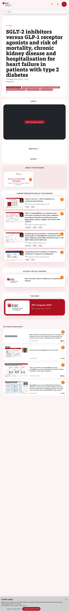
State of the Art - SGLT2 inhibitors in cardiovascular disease (39, 200)
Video (33, 207)
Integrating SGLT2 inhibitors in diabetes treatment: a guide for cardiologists (41, 253)
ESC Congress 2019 (41, 305)
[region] (34, 604)
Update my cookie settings (14, 608)
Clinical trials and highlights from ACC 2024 (43, 350)
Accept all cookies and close (32, 608)
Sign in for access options (34, 122)
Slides (27, 207)
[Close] (66, 599)
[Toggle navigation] (64, 4)
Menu (9, 12)
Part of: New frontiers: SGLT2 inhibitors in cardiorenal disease (40, 87)
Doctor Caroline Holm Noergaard (16, 180)
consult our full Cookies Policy (18, 605)
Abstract (28, 227)
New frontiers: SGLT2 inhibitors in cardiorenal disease (43, 279)
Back (10, 26)
